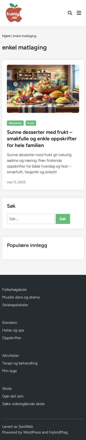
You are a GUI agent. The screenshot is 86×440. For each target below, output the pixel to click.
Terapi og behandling (20, 363)
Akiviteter (10, 355)
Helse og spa (13, 330)
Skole (7, 388)
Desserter (15, 123)
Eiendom (9, 322)
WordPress (32, 432)
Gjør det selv (13, 396)
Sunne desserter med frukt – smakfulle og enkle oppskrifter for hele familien (42, 138)
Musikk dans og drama (21, 297)
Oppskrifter (11, 338)
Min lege (9, 371)
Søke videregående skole (23, 404)
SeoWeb (26, 426)
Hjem (6, 36)
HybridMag (58, 432)
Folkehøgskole (14, 289)
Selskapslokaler (15, 305)
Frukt (30, 123)
